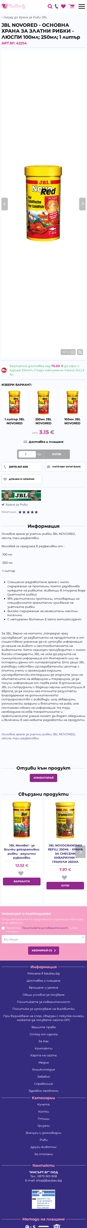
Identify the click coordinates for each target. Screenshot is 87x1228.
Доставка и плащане (43, 980)
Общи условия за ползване (44, 995)
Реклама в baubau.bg (43, 973)
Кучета (43, 1104)
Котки (43, 1111)
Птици (43, 1119)
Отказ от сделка (44, 1034)
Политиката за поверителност (45, 927)
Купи (56, 454)
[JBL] (21, 495)
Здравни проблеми (43, 1091)
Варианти (22, 881)
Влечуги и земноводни (43, 1133)
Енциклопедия (43, 1069)
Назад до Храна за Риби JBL (25, 17)
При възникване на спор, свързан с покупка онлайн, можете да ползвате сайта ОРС (43, 1018)
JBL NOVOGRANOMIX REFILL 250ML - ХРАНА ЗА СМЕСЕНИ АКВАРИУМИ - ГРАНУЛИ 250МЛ (65, 854)
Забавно (43, 1077)
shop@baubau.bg (49, 1180)
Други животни (43, 1147)
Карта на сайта (43, 1055)
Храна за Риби (17, 504)
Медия (43, 1062)
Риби (44, 1140)
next (80, 851)
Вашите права (43, 1027)
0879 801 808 (47, 1176)
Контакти (43, 1048)
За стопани (43, 1154)
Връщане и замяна (43, 987)
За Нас (43, 1041)
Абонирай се (42, 950)
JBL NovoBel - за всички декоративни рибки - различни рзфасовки (21, 852)
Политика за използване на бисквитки (43, 1009)
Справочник (43, 1084)
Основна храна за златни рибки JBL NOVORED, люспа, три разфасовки (38, 736)
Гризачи (44, 1126)
